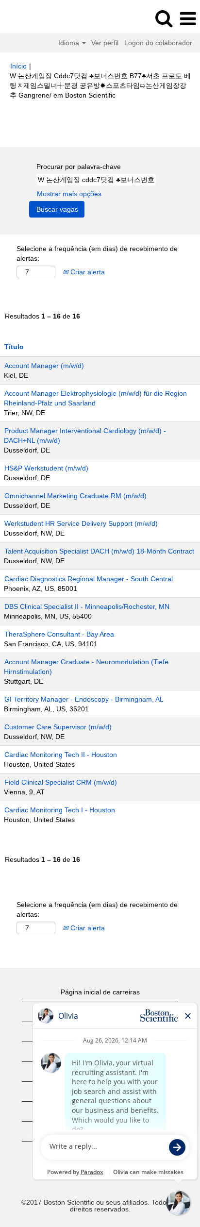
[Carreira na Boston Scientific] (34, 18)
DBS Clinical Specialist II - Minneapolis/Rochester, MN (86, 606)
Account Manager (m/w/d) (44, 366)
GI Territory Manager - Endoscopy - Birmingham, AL (84, 699)
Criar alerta (86, 272)
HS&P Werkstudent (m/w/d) (46, 468)
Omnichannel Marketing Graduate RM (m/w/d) (75, 496)
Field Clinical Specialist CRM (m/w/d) (60, 782)
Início (18, 66)
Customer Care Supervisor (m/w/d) (58, 727)
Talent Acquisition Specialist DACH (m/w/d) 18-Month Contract (99, 551)
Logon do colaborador (158, 43)
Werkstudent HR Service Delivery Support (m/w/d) (81, 523)
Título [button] (14, 347)
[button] (188, 19)
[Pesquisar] (163, 18)
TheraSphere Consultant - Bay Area (59, 634)
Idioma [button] (69, 43)
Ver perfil (104, 43)
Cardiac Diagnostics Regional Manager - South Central (88, 579)
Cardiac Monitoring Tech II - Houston (60, 754)
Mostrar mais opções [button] (69, 194)
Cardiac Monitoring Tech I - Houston (59, 810)
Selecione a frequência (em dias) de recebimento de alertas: (97, 253)
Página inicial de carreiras (100, 992)
